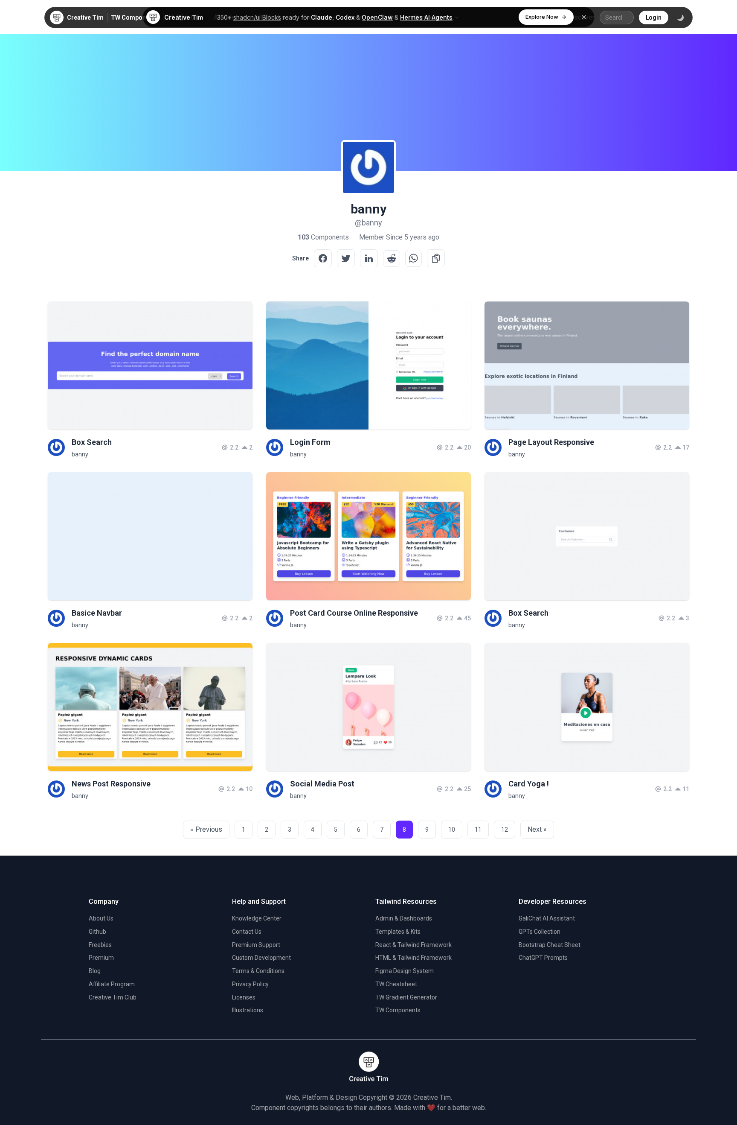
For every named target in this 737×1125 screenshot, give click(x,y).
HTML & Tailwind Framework (413, 957)
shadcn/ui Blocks (257, 17)
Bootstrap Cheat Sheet (549, 944)
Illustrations (247, 1010)
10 (451, 829)
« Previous (206, 829)
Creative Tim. (432, 1097)
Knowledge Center (256, 918)
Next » (537, 829)
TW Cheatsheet (396, 984)
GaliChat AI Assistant (547, 918)
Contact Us (246, 931)
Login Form (310, 442)
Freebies (100, 944)
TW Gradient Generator (406, 997)
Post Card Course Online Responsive (354, 612)
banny (80, 454)
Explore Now (541, 16)
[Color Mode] (680, 17)
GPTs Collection (539, 931)
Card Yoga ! (528, 783)
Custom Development (261, 957)
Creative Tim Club (112, 997)
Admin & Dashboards (403, 918)
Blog (95, 970)
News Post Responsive (111, 783)
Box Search (92, 442)
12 (504, 829)
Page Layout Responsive (551, 442)
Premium (101, 957)
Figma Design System (404, 970)
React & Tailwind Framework (413, 944)
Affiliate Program (112, 984)
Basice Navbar (97, 612)
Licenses (243, 997)
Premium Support (256, 944)
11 (478, 829)
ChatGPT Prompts (543, 957)
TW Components (134, 17)
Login (654, 17)
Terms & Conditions (258, 970)
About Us (101, 918)
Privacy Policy (250, 984)
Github (97, 931)
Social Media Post (322, 783)
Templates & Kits (398, 931)
